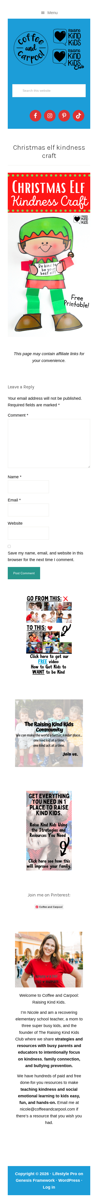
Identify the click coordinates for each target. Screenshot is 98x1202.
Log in (49, 1187)
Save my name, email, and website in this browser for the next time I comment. (45, 556)
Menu (52, 12)
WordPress (69, 1180)
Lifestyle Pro (64, 1174)
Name (14, 477)
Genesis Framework (35, 1180)
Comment (18, 415)
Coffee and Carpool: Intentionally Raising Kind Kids (48, 48)
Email (14, 500)
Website (15, 523)
